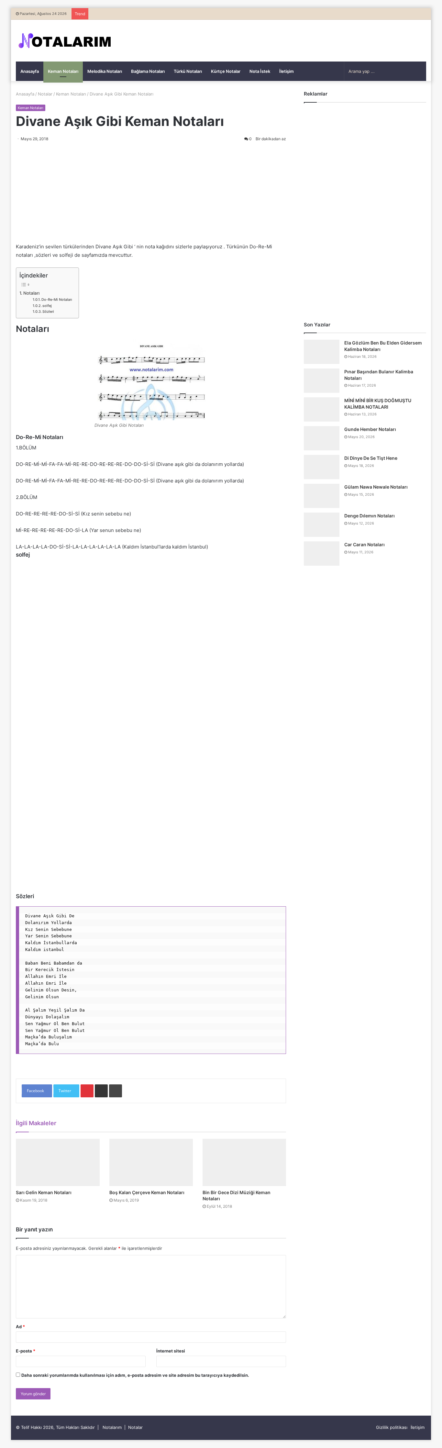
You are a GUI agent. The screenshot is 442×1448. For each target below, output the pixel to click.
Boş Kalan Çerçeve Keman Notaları (146, 1192)
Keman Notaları (63, 71)
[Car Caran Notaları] (321, 553)
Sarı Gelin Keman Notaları (44, 1192)
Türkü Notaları (188, 71)
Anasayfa (29, 71)
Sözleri (48, 311)
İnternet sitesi (170, 1350)
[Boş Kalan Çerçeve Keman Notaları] (151, 1162)
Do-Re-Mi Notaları (56, 299)
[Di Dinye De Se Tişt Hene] (321, 467)
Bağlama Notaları (148, 71)
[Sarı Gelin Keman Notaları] (57, 1162)
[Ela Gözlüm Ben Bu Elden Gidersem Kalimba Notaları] (321, 352)
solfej (47, 305)
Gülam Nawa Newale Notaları (376, 487)
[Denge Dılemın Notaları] (321, 525)
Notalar (45, 93)
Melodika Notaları (104, 71)
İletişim (286, 71)
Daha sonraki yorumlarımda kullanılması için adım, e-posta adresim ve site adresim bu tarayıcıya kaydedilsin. (135, 1375)
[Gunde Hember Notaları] (321, 438)
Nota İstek (259, 71)
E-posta (25, 1350)
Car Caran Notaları (364, 544)
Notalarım (112, 1427)
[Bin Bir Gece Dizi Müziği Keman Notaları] (244, 1162)
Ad (20, 1326)
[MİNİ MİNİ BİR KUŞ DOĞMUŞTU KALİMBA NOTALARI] (321, 409)
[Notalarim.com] (64, 41)
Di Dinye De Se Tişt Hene (370, 458)
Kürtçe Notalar (225, 71)
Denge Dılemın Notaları (369, 515)
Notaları (31, 293)
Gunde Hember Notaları (370, 429)
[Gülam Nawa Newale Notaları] (321, 496)
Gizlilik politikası (391, 1427)
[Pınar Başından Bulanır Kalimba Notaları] (321, 380)
